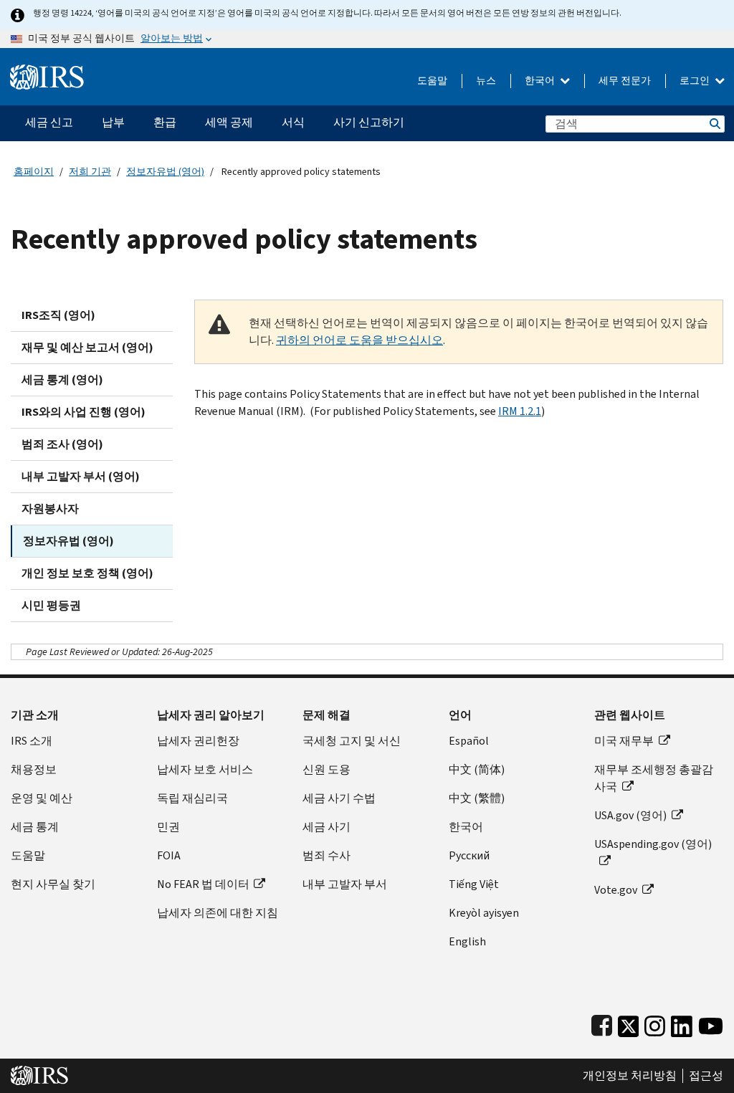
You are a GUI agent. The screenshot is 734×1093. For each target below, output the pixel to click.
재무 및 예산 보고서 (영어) (87, 347)
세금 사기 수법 (339, 798)
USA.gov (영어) (630, 815)
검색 (714, 124)
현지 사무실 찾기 (53, 884)
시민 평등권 (51, 605)
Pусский (469, 855)
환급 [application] (164, 122)
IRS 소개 (31, 740)
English (467, 941)
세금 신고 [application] (49, 122)
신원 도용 (326, 769)
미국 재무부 (624, 740)
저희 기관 (90, 171)
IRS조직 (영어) (58, 315)
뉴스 (486, 80)
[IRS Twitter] (628, 1023)
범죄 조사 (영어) (62, 444)
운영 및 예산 (41, 798)
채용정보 (34, 769)
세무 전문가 (625, 80)
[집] (47, 71)
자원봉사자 (50, 508)
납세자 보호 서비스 (205, 769)
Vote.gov (615, 889)
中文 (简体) (477, 769)
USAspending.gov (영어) (653, 843)
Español (469, 740)
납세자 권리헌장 (198, 740)
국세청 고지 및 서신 (351, 740)
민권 (168, 826)
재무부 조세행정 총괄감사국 (653, 778)
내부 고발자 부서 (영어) (81, 476)
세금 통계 (35, 826)
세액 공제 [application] (229, 122)
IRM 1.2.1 (519, 411)
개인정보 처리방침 (630, 1076)
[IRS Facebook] (601, 1023)
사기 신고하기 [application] (368, 122)
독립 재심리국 (192, 798)
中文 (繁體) (477, 798)
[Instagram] (654, 1023)
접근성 (706, 1076)
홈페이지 (34, 171)
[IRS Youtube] (710, 1023)
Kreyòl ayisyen (484, 912)
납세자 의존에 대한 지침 (217, 912)
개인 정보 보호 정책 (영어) (87, 573)
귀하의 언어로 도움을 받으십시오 (359, 340)
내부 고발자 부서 (344, 884)
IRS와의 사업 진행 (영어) (84, 411)
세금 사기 (326, 826)
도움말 (432, 80)
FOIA (169, 855)
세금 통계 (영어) (62, 379)
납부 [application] (113, 122)
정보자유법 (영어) (165, 171)
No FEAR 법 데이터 (203, 884)
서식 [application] (293, 122)
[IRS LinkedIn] (681, 1023)
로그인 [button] (696, 80)
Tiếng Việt (474, 884)
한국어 (541, 80)
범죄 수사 (326, 855)
